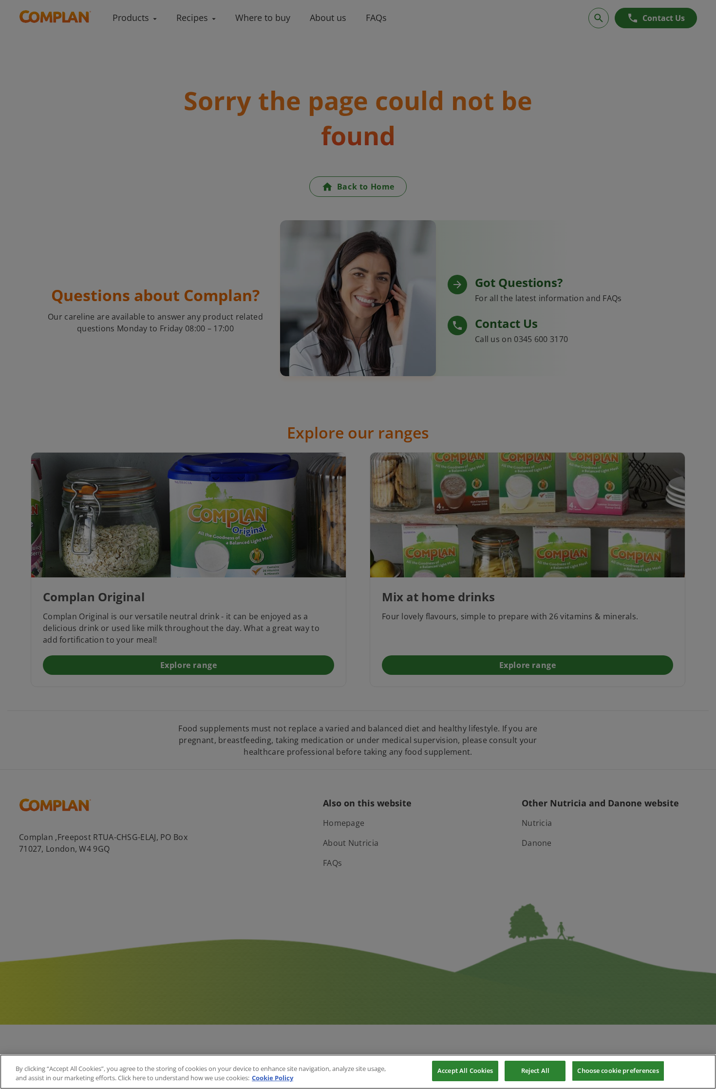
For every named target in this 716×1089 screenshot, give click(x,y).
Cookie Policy (272, 1078)
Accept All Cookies (465, 1070)
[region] (358, 1071)
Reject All (535, 1070)
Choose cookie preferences (618, 1070)
